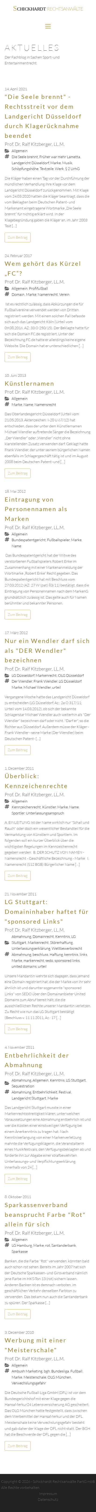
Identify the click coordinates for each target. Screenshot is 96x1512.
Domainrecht (43, 936)
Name (28, 404)
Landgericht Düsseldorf (30, 163)
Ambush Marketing (27, 1371)
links (83, 954)
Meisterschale (35, 1377)
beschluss (40, 954)
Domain (18, 294)
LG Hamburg (22, 1245)
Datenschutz (48, 1499)
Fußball (76, 1371)
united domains (24, 966)
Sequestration (23, 1086)
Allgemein (19, 150)
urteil (56, 687)
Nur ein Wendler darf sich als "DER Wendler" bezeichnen (47, 650)
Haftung (56, 954)
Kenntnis (62, 936)
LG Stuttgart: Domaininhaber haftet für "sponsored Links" (47, 911)
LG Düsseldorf (23, 675)
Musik (67, 163)
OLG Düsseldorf (71, 675)
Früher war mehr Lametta (59, 156)
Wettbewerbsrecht (67, 948)
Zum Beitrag (17, 237)
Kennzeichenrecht (26, 807)
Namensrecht (45, 404)
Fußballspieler (58, 540)
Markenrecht (46, 675)
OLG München (59, 1377)
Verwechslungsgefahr (29, 1383)
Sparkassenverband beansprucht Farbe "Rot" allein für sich (45, 1214)
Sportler (18, 813)
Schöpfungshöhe (25, 168)
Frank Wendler (45, 681)
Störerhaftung (61, 942)
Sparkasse (20, 1251)
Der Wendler (22, 681)
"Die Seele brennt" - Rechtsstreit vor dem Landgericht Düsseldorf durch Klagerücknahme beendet (43, 116)
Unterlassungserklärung (31, 948)
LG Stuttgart (76, 1080)
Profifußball (38, 288)
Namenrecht (48, 294)
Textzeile (47, 168)
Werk (59, 168)
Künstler (49, 807)
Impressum (48, 1493)
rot (47, 1245)
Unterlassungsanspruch (45, 813)
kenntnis (71, 954)
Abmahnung (21, 936)
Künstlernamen (29, 383)
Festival (65, 1092)
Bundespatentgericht (29, 540)
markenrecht (34, 960)
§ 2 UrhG (72, 168)
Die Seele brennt (25, 156)
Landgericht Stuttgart (29, 1098)
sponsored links (67, 960)
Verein (64, 294)
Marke (55, 163)
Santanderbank (63, 1245)
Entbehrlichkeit (45, 1092)
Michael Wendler (37, 687)
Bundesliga (60, 1371)
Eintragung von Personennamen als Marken (36, 509)
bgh (47, 1371)
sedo (49, 960)
